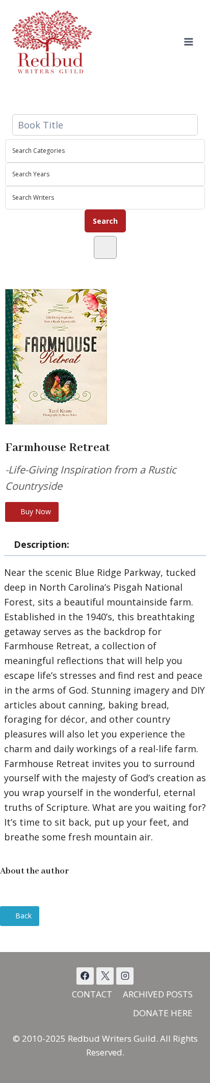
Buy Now (34, 511)
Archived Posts (158, 994)
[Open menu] (188, 41)
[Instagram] (125, 976)
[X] (105, 976)
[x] (85, 976)
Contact (92, 994)
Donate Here (163, 1013)
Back (22, 915)
